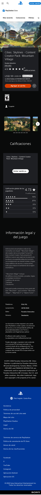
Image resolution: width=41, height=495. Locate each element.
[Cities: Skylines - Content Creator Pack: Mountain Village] (17, 124)
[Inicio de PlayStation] (20, 3)
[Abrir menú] (2, 3)
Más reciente (8, 18)
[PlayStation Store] (10, 10)
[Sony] (36, 494)
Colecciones (20, 18)
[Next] (38, 124)
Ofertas (31, 18)
